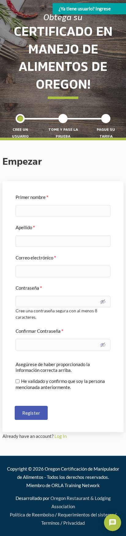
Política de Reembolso (32, 514)
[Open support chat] (112, 522)
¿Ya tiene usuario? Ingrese (85, 8)
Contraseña (29, 288)
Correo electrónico (36, 257)
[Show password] (103, 302)
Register (31, 413)
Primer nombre (32, 197)
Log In (60, 436)
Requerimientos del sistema (86, 514)
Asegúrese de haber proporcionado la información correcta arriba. (53, 367)
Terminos (50, 523)
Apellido (25, 227)
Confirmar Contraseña (39, 331)
